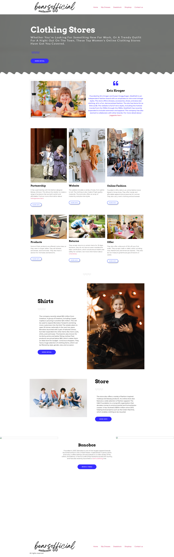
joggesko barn (115, 115)
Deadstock (117, 7)
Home (95, 7)
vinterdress (73, 254)
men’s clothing (97, 458)
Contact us (139, 7)
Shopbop (128, 7)
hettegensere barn (37, 198)
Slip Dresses (105, 7)
